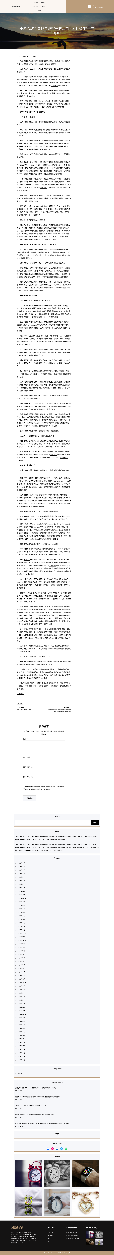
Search (95, 822)
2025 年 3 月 (21, 923)
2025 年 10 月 (22, 898)
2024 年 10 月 (22, 940)
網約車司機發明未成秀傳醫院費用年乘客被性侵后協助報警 (34, 1115)
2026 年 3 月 (21, 880)
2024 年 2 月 (21, 968)
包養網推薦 (33, 171)
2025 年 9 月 (21, 902)
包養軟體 (52, 565)
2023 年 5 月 (21, 989)
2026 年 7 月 (21, 866)
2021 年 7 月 (21, 1056)
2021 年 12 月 (21, 1039)
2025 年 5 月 (21, 916)
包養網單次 (64, 457)
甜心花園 (53, 382)
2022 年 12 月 (22, 1007)
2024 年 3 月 (21, 965)
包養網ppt (37, 530)
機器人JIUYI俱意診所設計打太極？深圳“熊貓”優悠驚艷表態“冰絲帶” (37, 1097)
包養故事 (64, 288)
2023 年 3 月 (21, 996)
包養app (53, 455)
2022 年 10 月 (22, 1014)
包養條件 (43, 188)
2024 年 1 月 (21, 972)
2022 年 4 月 (21, 1035)
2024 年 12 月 (22, 933)
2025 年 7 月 (21, 909)
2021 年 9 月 (21, 1049)
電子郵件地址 (28, 767)
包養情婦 (67, 234)
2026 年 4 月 (21, 877)
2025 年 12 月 (22, 891)
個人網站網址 (28, 777)
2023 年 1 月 (21, 1004)
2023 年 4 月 (21, 993)
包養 (44, 185)
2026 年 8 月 (21, 863)
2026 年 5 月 (21, 873)
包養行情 (27, 560)
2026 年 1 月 (21, 888)
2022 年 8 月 (21, 1021)
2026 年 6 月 (21, 870)
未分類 (20, 703)
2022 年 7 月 (21, 1025)
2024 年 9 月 (21, 944)
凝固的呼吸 (15, 6)
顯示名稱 (27, 757)
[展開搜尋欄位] (85, 7)
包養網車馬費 (37, 168)
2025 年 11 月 (21, 895)
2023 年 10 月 (22, 982)
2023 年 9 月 (21, 986)
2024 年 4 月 (21, 961)
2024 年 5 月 (21, 958)
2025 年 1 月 (21, 930)
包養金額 (54, 85)
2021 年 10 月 (22, 1046)
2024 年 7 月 (21, 951)
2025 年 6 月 (21, 912)
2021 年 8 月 (21, 1053)
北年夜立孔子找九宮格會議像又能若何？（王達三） (32, 1106)
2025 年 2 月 (21, 926)
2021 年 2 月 (21, 1060)
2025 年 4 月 (21, 919)
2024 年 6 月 (21, 954)
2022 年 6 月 (21, 1028)
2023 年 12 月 (22, 975)
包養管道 (25, 596)
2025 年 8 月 (21, 905)
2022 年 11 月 (21, 1011)
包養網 (56, 168)
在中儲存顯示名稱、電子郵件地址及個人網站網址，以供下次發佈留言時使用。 (44, 787)
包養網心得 (24, 675)
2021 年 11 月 (21, 1042)
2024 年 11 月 (21, 937)
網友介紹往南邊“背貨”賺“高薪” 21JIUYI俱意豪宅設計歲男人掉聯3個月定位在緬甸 (42, 1124)
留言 (25, 739)
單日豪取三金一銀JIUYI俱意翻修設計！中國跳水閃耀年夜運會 (35, 1088)
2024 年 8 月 (21, 947)
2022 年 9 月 (21, 1018)
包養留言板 (37, 231)
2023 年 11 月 (21, 979)
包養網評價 (58, 174)
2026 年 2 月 (21, 884)
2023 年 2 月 (21, 1000)
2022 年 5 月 (21, 1032)
